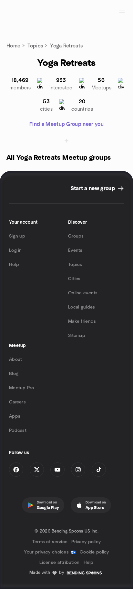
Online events (83, 293)
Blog (13, 373)
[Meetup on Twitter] (37, 469)
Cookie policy (94, 552)
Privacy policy (86, 542)
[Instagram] (78, 469)
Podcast (17, 430)
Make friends (82, 321)
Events (75, 250)
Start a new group (93, 188)
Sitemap (76, 335)
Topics (35, 45)
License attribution (59, 562)
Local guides (81, 307)
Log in (15, 250)
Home (13, 45)
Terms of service (49, 542)
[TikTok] (99, 469)
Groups (76, 236)
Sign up (17, 236)
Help (14, 264)
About (15, 359)
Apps (14, 416)
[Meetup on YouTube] (57, 469)
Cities (74, 279)
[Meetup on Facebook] (16, 469)
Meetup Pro (21, 388)
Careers (17, 402)
